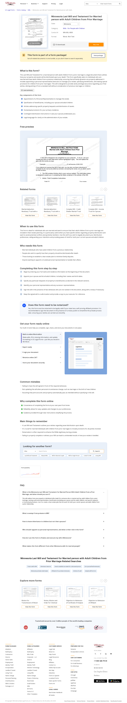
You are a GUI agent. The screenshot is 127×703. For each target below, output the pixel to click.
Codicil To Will (87, 455)
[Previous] (101, 189)
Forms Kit (52, 683)
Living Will (98, 455)
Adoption (8, 649)
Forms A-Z (30, 691)
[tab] (41, 338)
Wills (28, 686)
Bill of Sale (30, 654)
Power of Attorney (32, 678)
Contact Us (52, 665)
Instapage (74, 691)
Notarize (73, 649)
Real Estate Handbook (55, 692)
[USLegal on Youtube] (111, 653)
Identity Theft (9, 665)
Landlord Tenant (10, 670)
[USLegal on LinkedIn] (105, 653)
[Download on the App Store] (100, 681)
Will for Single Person (73, 455)
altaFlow (73, 685)
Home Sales (9, 660)
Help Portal (52, 654)
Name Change (9, 675)
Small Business (9, 681)
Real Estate (30, 681)
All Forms (30, 689)
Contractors (9, 654)
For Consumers (75, 661)
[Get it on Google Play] (115, 681)
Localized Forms (54, 678)
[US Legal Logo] (99, 646)
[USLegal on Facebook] (100, 653)
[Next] (105, 189)
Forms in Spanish (54, 675)
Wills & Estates (9, 683)
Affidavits (30, 649)
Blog (50, 660)
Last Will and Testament (31, 455)
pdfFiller (73, 680)
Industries (52, 673)
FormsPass (74, 678)
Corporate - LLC (32, 657)
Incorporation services (77, 652)
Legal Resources (54, 657)
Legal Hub (52, 649)
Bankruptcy (8, 652)
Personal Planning (10, 678)
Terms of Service (81, 701)
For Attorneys (75, 666)
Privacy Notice (90, 701)
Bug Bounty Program (116, 701)
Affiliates (51, 662)
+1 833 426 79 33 (100, 661)
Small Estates (31, 683)
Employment (9, 662)
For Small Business (76, 663)
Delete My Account (54, 667)
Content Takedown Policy (102, 701)
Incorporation (9, 667)
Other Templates (32, 694)
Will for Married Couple (58, 455)
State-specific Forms (55, 681)
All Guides (52, 695)
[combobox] (92, 3)
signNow (73, 683)
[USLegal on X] (95, 653)
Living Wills (30, 673)
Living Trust (8, 673)
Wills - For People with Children (74, 28)
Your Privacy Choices (69, 701)
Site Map (51, 670)
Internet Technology (33, 667)
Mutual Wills (44, 455)
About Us (51, 652)
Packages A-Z (9, 686)
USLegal (73, 675)
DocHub (73, 688)
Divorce (7, 657)
